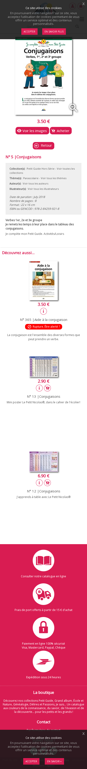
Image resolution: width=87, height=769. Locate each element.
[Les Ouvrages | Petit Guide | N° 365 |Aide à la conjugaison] (43, 298)
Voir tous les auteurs (35, 183)
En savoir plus (54, 31)
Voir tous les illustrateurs (43, 189)
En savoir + (54, 761)
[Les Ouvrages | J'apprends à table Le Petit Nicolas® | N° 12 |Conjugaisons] (43, 470)
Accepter (31, 761)
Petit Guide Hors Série (41, 168)
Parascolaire (31, 178)
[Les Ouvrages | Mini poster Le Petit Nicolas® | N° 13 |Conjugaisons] (43, 375)
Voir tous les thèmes (53, 178)
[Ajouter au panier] (47, 388)
